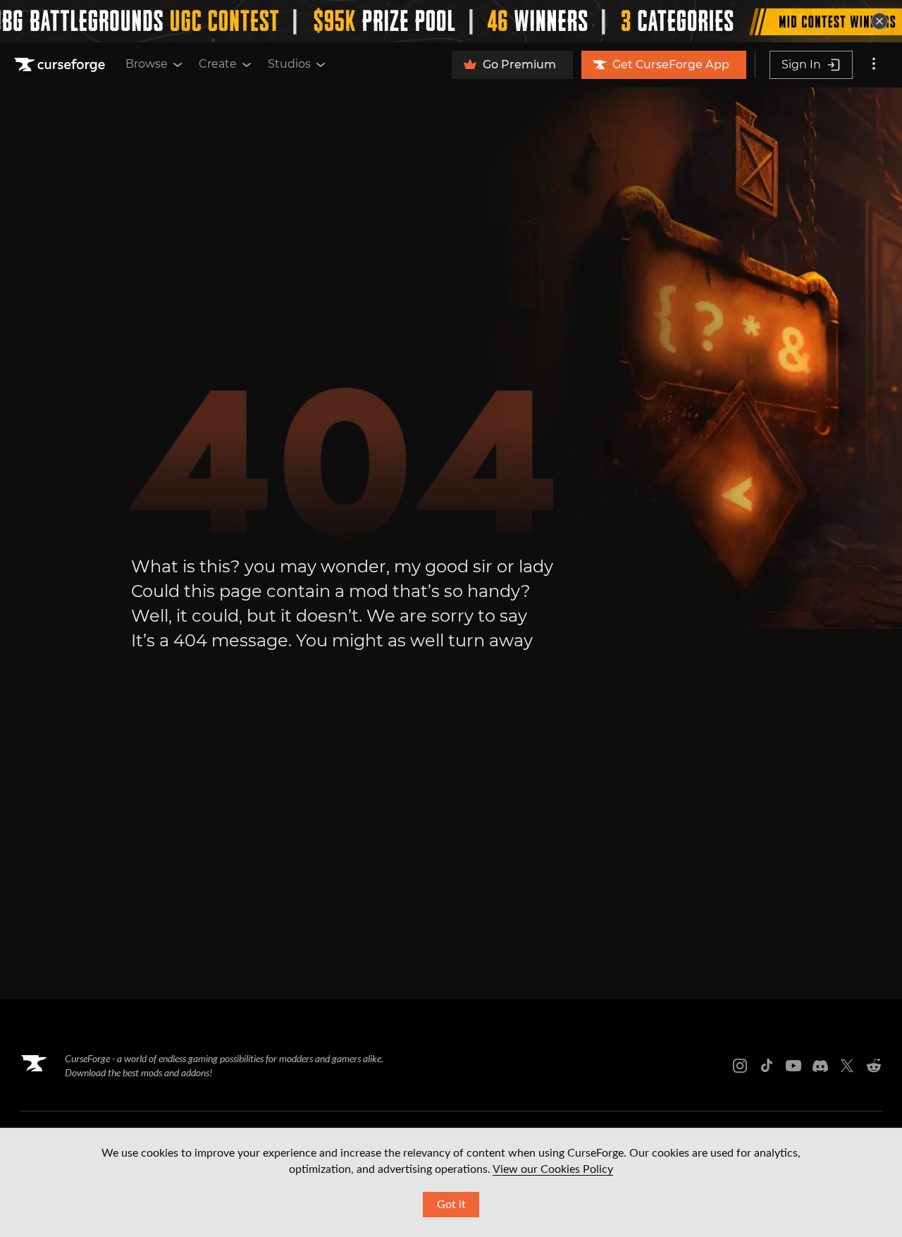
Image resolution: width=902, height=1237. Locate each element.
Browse (146, 63)
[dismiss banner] (879, 21)
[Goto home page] (61, 65)
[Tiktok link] (766, 1065)
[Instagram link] (739, 1065)
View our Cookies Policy (553, 1169)
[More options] (874, 65)
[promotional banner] (451, 21)
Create (218, 63)
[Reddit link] (873, 1065)
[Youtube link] (793, 1065)
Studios (289, 63)
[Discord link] (820, 1065)
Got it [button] (451, 1204)
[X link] (847, 1065)
